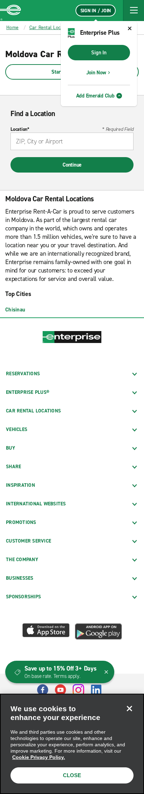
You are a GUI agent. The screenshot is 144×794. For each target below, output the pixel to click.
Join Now (96, 72)
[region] (72, 744)
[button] (133, 10)
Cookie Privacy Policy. (38, 757)
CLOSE (72, 775)
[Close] (129, 708)
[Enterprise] (10, 10)
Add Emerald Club (95, 95)
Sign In (98, 52)
